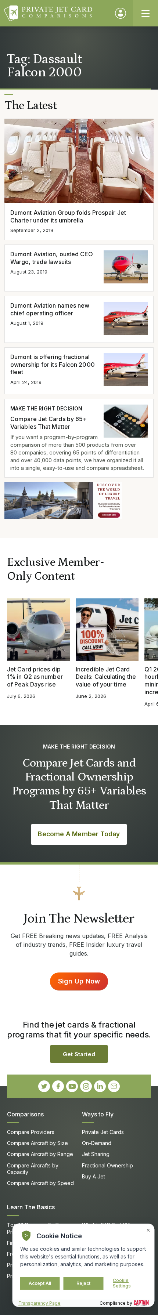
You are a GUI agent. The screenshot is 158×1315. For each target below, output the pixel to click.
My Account (120, 13)
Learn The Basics (31, 1207)
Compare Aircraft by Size (37, 1143)
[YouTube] (72, 1086)
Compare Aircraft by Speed (40, 1183)
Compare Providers (30, 1132)
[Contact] (114, 1086)
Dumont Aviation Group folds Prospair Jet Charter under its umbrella (68, 216)
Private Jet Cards (103, 1132)
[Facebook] (58, 1086)
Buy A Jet (93, 1176)
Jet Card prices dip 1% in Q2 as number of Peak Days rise (35, 677)
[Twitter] (44, 1086)
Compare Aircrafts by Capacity (32, 1168)
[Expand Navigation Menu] (145, 13)
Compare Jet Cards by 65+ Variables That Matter (48, 422)
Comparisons (25, 1114)
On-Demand (96, 1143)
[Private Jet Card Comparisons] (56, 13)
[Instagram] (86, 1086)
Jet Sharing (95, 1154)
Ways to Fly (98, 1114)
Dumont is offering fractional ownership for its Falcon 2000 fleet (52, 364)
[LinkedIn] (100, 1086)
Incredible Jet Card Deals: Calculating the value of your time (106, 677)
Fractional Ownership (107, 1165)
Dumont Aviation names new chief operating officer (49, 309)
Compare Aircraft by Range (40, 1154)
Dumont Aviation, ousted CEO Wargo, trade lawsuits (51, 257)
